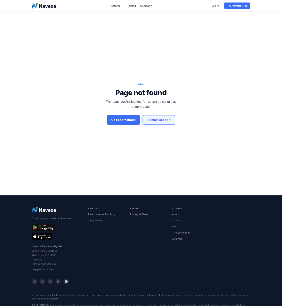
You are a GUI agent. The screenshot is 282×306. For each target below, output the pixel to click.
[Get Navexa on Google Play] (56, 227)
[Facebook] (34, 281)
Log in (215, 5)
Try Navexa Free (237, 5)
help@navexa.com (43, 269)
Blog (174, 226)
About (175, 214)
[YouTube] (66, 281)
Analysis (177, 238)
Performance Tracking (101, 214)
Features (115, 5)
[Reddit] (58, 281)
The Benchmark (181, 232)
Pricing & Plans (139, 214)
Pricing (132, 5)
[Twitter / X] (42, 281)
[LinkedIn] (50, 281)
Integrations (95, 220)
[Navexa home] (44, 5)
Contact (177, 220)
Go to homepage (123, 120)
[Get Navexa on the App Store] (56, 236)
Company (146, 5)
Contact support (159, 120)
